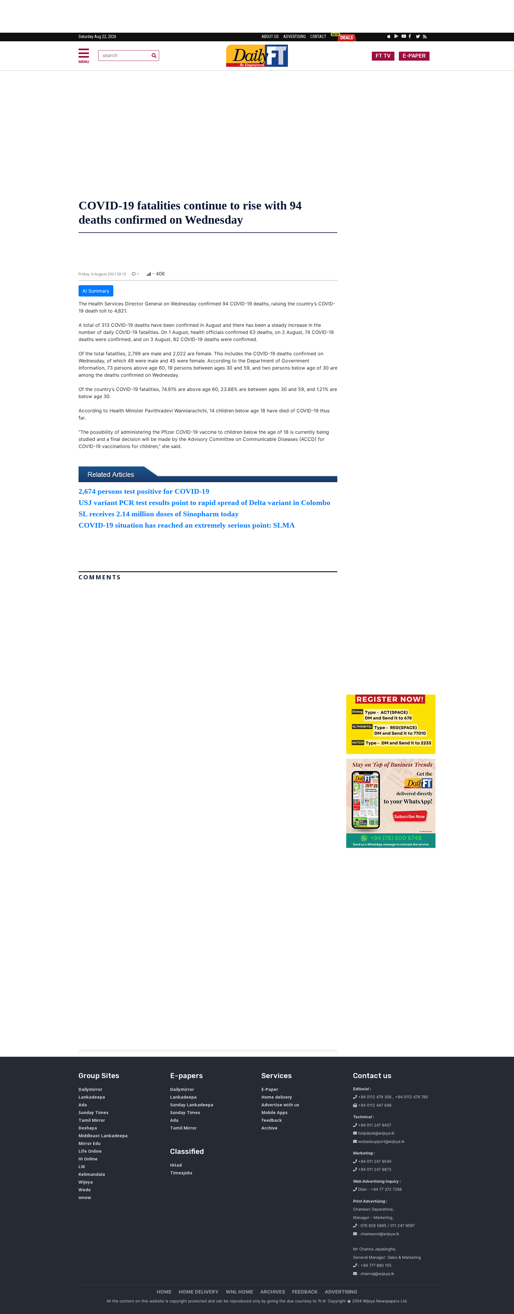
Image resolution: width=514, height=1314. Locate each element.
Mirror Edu (90, 1143)
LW (82, 1166)
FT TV (383, 56)
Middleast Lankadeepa (103, 1135)
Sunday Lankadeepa (191, 1105)
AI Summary (95, 291)
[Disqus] (208, 813)
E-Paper (269, 1089)
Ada (83, 1105)
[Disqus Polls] (208, 657)
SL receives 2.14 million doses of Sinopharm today (159, 514)
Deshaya (88, 1128)
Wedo (85, 1189)
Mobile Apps (274, 1112)
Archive (269, 1128)
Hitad (176, 1165)
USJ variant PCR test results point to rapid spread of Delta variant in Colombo (204, 503)
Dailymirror (90, 1089)
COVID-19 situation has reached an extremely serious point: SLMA (187, 525)
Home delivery (276, 1097)
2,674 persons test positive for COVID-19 (144, 491)
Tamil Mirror (92, 1120)
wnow (85, 1197)
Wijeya (86, 1182)
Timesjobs (181, 1173)
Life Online (90, 1151)
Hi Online (88, 1159)
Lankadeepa (92, 1097)
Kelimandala (92, 1174)
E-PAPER (414, 56)
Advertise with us (280, 1105)
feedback (271, 1120)
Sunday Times (94, 1112)
